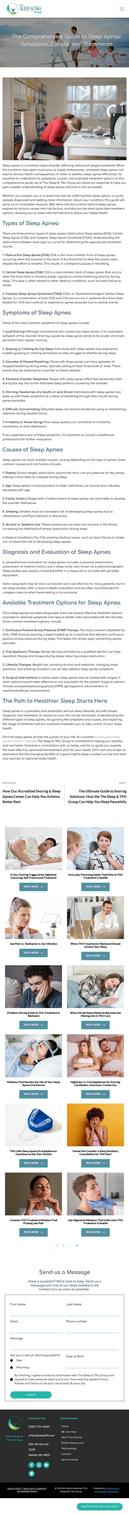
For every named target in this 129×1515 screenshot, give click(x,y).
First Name (18, 1304)
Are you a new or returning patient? (35, 1355)
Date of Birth (75, 1356)
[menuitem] (73, 1426)
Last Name (73, 1304)
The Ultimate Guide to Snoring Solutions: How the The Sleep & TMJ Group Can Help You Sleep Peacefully (97, 796)
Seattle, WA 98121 (39, 1455)
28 (77, 1245)
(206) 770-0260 (39, 1426)
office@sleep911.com (42, 1435)
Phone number (76, 1321)
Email (14, 1321)
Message (16, 1338)
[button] (122, 9)
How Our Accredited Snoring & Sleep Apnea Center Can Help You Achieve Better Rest (32, 796)
